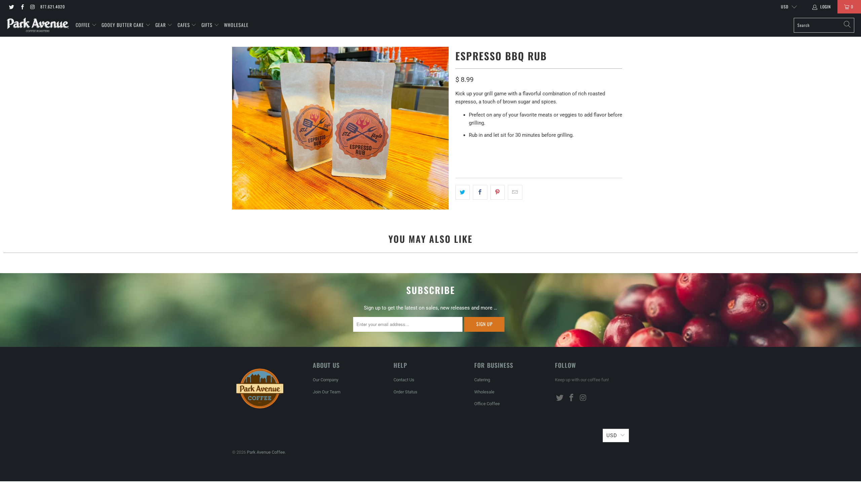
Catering (482, 379)
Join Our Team (326, 391)
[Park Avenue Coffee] (38, 25)
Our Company (325, 379)
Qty (459, 149)
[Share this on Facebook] (480, 192)
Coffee (83, 24)
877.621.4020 (52, 6)
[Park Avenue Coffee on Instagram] (32, 6)
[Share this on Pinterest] (497, 192)
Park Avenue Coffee (266, 452)
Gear (160, 24)
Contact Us (404, 379)
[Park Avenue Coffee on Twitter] (11, 6)
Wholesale (236, 24)
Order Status (405, 391)
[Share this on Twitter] (462, 192)
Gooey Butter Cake (123, 24)
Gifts (207, 24)
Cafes (184, 24)
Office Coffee (487, 403)
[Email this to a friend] (515, 192)
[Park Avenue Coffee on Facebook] (22, 6)
